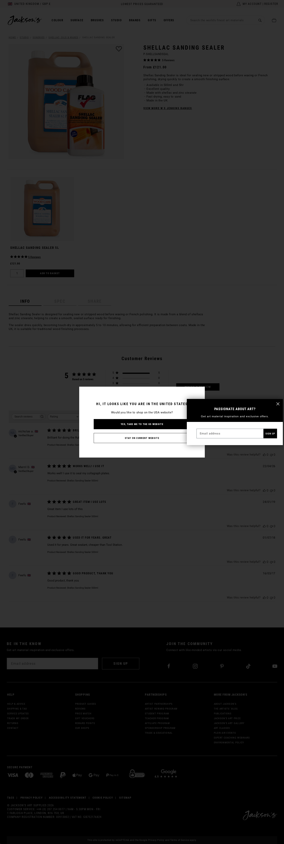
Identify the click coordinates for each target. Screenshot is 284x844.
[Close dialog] (278, 403)
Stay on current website (142, 437)
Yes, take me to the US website (142, 423)
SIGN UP (270, 433)
